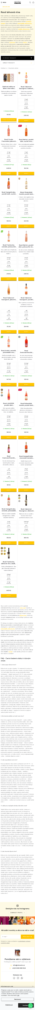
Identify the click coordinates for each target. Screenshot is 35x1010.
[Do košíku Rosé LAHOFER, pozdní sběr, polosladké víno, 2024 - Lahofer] (9, 437)
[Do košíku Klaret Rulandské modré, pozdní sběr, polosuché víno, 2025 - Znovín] (26, 226)
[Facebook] (14, 978)
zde (18, 995)
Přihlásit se (27, 936)
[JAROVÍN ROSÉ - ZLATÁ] (26, 78)
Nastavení (17, 999)
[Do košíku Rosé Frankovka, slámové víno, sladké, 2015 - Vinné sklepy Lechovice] (9, 595)
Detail (9, 119)
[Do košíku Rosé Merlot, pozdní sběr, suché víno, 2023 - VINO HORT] (26, 173)
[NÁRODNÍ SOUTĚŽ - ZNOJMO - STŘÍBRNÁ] (26, 342)
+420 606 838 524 (19, 968)
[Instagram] (18, 978)
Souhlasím (26, 1005)
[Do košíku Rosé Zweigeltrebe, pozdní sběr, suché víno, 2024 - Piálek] (9, 226)
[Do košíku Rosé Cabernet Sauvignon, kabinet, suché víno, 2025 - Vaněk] (26, 120)
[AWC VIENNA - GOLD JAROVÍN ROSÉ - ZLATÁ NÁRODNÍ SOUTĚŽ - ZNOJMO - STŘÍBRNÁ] (9, 395)
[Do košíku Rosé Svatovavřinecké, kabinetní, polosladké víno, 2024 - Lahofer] (26, 384)
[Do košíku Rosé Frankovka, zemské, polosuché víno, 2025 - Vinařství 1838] (9, 279)
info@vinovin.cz (19, 965)
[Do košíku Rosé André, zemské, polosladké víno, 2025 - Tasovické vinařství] (9, 384)
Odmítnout (9, 1005)
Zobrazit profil (16, 912)
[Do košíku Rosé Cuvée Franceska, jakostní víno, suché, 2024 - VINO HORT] (9, 173)
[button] (30, 1005)
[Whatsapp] (22, 978)
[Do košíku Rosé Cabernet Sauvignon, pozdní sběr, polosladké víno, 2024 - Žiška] (26, 331)
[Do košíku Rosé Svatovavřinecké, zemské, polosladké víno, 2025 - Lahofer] (9, 490)
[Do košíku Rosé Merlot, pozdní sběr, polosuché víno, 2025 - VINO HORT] (26, 279)
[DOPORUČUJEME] (17, 63)
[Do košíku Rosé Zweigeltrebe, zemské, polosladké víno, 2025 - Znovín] (9, 543)
